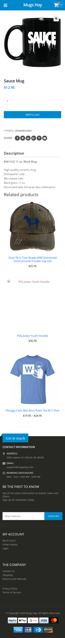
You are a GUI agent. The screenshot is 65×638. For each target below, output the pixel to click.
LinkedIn (28, 138)
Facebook (17, 138)
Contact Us (8, 571)
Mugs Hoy (32, 5)
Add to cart (33, 114)
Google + (33, 138)
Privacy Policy (9, 588)
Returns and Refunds (14, 578)
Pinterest (39, 138)
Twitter (22, 138)
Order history (10, 544)
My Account (9, 540)
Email (44, 138)
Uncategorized (23, 130)
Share (8, 138)
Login (5, 548)
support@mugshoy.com (20, 467)
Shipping (7, 575)
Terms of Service (11, 592)
